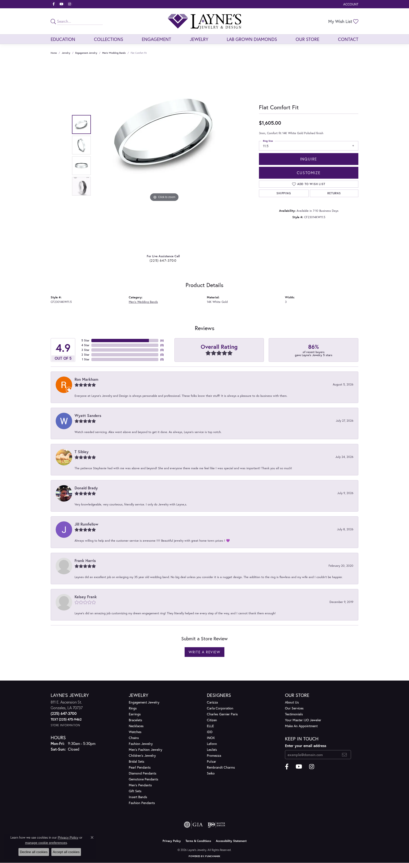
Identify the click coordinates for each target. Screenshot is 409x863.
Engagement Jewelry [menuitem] (144, 702)
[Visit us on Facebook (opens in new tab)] (53, 4)
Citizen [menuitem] (212, 720)
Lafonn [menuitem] (212, 743)
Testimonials (294, 714)
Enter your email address (305, 745)
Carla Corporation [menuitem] (220, 708)
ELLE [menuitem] (210, 726)
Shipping (283, 193)
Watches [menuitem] (135, 732)
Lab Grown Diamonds (252, 39)
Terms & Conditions (198, 841)
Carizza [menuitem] (212, 702)
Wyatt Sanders (88, 415)
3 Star (85, 350)
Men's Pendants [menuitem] (140, 785)
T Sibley (82, 451)
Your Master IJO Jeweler (303, 720)
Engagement (156, 39)
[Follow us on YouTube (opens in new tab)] (61, 4)
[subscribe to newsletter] (344, 754)
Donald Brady (86, 487)
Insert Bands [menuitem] (138, 797)
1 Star (85, 359)
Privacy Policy (172, 841)
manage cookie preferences (46, 843)
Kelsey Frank (86, 596)
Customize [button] (308, 172)
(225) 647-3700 (163, 260)
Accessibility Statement (231, 841)
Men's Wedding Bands (114, 52)
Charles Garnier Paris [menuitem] (222, 714)
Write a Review (204, 652)
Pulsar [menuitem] (211, 761)
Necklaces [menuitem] (136, 726)
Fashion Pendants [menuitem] (142, 803)
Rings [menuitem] (133, 708)
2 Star (85, 354)
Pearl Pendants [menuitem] (140, 767)
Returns (334, 193)
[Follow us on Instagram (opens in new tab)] (69, 4)
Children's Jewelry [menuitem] (142, 755)
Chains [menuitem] (134, 737)
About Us (292, 702)
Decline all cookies (34, 852)
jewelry (66, 52)
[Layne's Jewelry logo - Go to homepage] (204, 21)
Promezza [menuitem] (214, 755)
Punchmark (212, 856)
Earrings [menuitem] (135, 714)
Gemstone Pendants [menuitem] (143, 779)
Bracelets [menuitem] (135, 720)
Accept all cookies (66, 852)
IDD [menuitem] (210, 732)
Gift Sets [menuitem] (135, 791)
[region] (164, 155)
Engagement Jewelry (86, 52)
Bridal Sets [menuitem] (136, 761)
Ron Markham (86, 379)
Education (63, 39)
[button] (350, 4)
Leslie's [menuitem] (212, 749)
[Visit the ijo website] (216, 825)
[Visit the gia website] (193, 825)
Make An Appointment (301, 726)
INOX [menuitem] (211, 737)
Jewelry (199, 39)
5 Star (85, 340)
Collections (108, 39)
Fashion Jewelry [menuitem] (141, 743)
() (162, 340)
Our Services (294, 708)
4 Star (85, 345)
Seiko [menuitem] (211, 773)
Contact (348, 39)
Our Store (307, 39)
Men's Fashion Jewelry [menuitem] (145, 749)
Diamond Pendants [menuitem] (142, 773)
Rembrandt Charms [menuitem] (221, 767)
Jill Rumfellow (86, 524)
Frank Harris (85, 560)
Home (54, 52)
